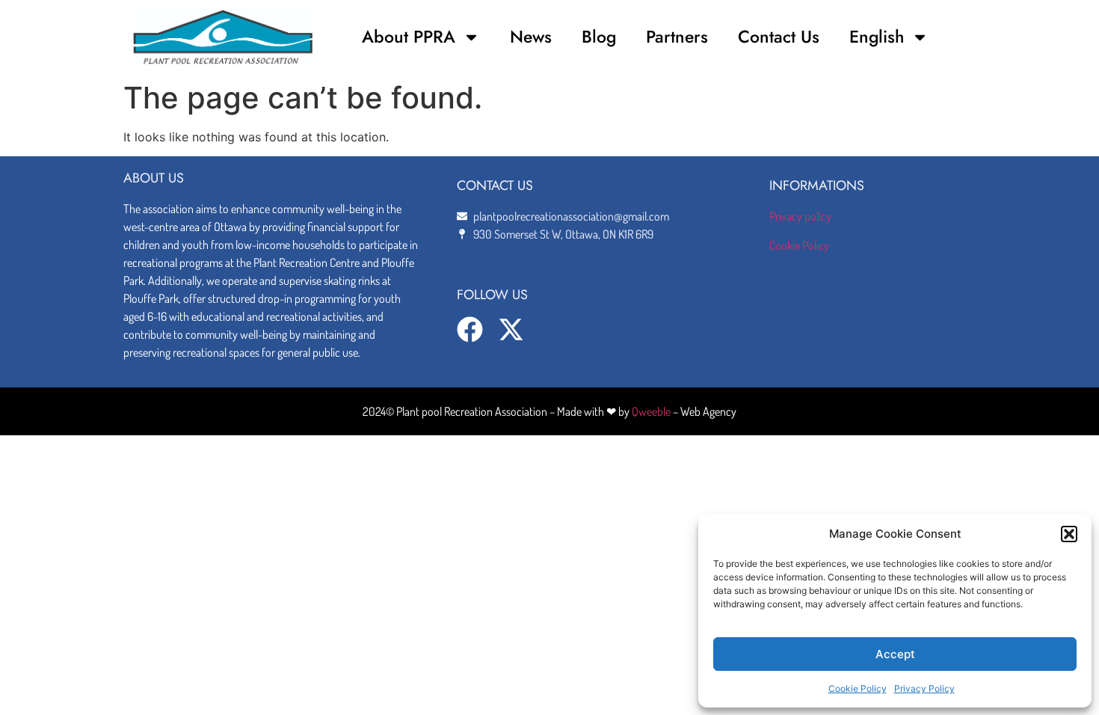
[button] (1069, 534)
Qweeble (651, 411)
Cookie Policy (857, 688)
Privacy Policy (924, 688)
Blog (599, 36)
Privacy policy (800, 216)
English (876, 36)
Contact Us (778, 36)
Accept (895, 654)
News (531, 36)
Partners (677, 36)
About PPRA (408, 36)
